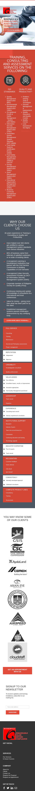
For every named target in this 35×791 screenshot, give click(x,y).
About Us (6, 769)
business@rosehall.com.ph (22, 4)
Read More (9, 201)
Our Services (7, 757)
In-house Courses (8, 759)
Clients (5, 771)
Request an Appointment (10, 777)
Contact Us (6, 773)
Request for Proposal (9, 775)
